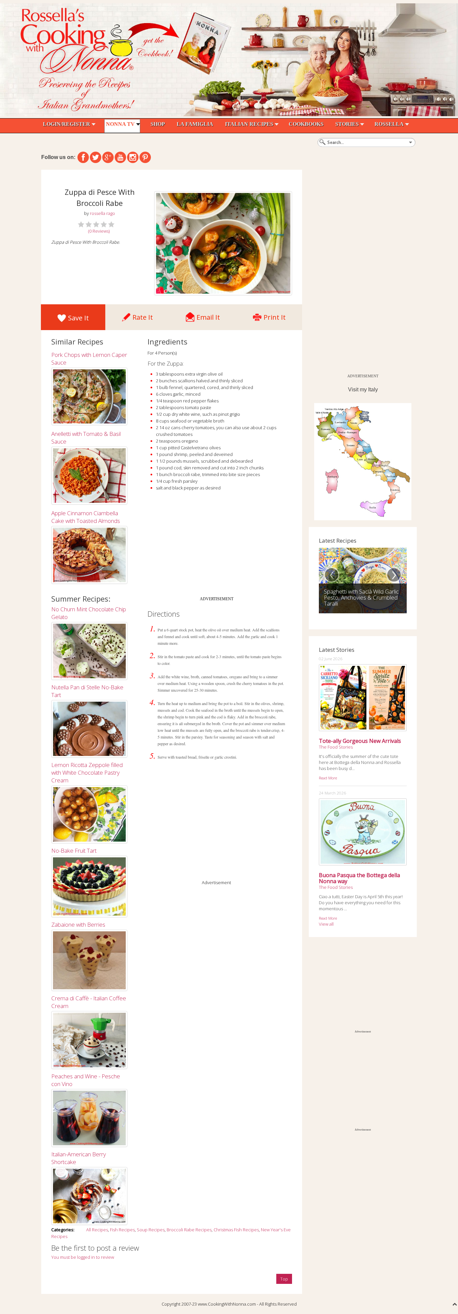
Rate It (142, 315)
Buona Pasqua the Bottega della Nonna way (359, 878)
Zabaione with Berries (78, 924)
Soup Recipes (151, 1230)
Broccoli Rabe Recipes (189, 1230)
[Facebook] (83, 157)
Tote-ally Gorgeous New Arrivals (360, 741)
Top (284, 1279)
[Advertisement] (216, 546)
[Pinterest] (145, 157)
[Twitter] (96, 157)
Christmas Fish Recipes (236, 1230)
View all (326, 924)
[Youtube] (120, 157)
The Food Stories (336, 747)
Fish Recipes (122, 1230)
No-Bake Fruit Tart (74, 850)
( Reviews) (99, 231)
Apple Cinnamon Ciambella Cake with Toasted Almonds (85, 517)
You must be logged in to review (82, 1257)
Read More (328, 777)
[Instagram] (133, 157)
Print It (275, 315)
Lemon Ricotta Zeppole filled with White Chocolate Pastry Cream (87, 772)
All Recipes (97, 1230)
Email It (208, 315)
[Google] (108, 157)
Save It (78, 317)
